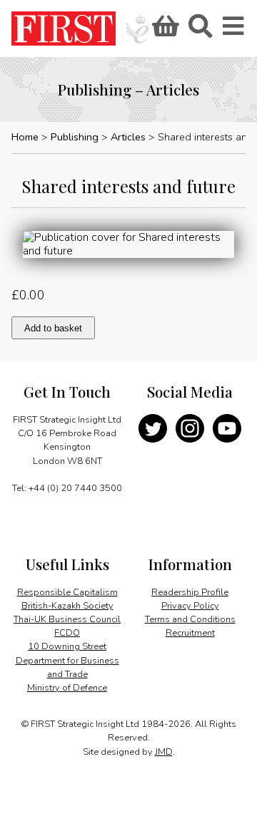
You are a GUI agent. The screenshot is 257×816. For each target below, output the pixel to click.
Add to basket (53, 328)
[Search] (199, 30)
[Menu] (234, 30)
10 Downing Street (67, 646)
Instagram (190, 428)
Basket (163, 30)
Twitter (152, 428)
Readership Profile (189, 592)
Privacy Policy (190, 605)
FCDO (67, 632)
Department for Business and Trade (67, 667)
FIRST (63, 28)
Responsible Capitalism (67, 592)
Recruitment (190, 632)
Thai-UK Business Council (67, 619)
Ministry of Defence (67, 687)
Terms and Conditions (190, 619)
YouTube (227, 428)
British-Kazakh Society (67, 605)
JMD (164, 751)
